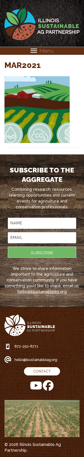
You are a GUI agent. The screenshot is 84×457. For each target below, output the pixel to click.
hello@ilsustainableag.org (42, 291)
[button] (42, 252)
